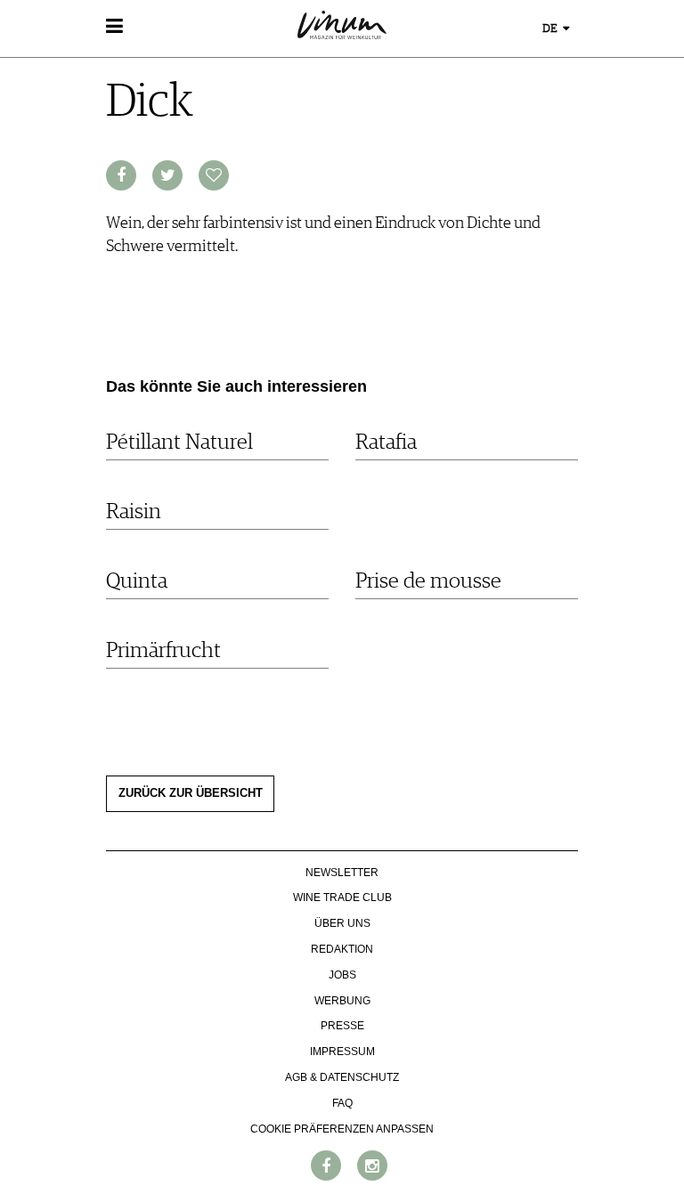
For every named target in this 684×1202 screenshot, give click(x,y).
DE (551, 29)
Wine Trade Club (342, 897)
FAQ (342, 1103)
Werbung (342, 1001)
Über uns (342, 923)
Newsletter (342, 872)
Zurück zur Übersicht (190, 793)
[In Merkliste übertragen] (214, 175)
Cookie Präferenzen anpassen (342, 1129)
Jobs (342, 975)
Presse (342, 1025)
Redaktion (342, 949)
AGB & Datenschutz (342, 1077)
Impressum (342, 1051)
